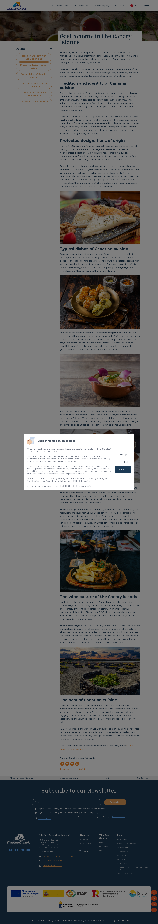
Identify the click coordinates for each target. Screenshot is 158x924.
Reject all (123, 462)
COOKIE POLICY (70, 486)
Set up (123, 454)
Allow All (123, 469)
